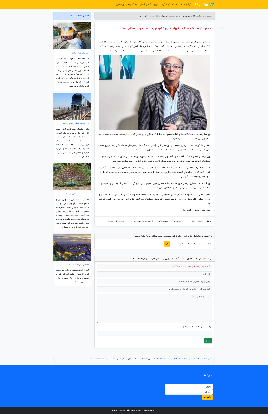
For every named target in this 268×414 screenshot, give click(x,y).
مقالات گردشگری (169, 4)
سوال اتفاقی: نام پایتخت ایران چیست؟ (194, 326)
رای (167, 244)
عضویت (207, 397)
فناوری (156, 4)
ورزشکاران (119, 4)
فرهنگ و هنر (132, 4)
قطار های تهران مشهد (80, 53)
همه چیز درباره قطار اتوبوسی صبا (76, 123)
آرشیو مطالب (185, 4)
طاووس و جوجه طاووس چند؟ (77, 193)
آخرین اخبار (146, 4)
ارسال (207, 340)
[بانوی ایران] (204, 4)
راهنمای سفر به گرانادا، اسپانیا (77, 264)
